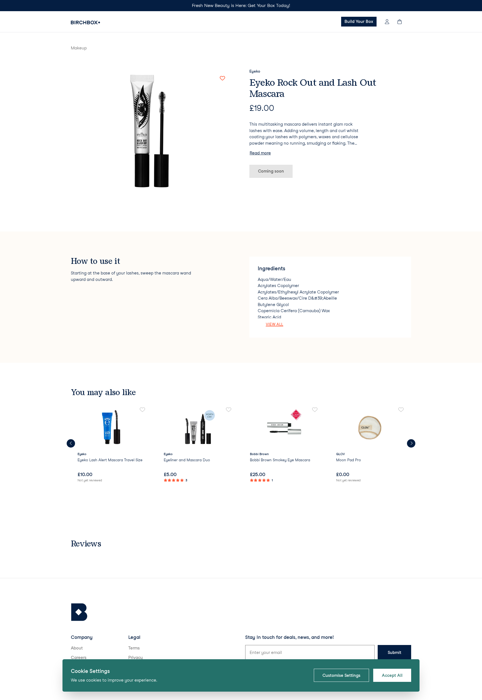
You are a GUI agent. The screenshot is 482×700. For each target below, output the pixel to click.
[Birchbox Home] (85, 22)
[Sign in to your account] (387, 21)
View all (274, 324)
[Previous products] (71, 443)
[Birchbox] (79, 612)
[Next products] (411, 443)
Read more (260, 153)
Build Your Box (358, 21)
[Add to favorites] (222, 78)
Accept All (392, 675)
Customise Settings (341, 675)
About (77, 648)
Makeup (79, 48)
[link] (112, 445)
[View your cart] (402, 21)
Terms (134, 648)
